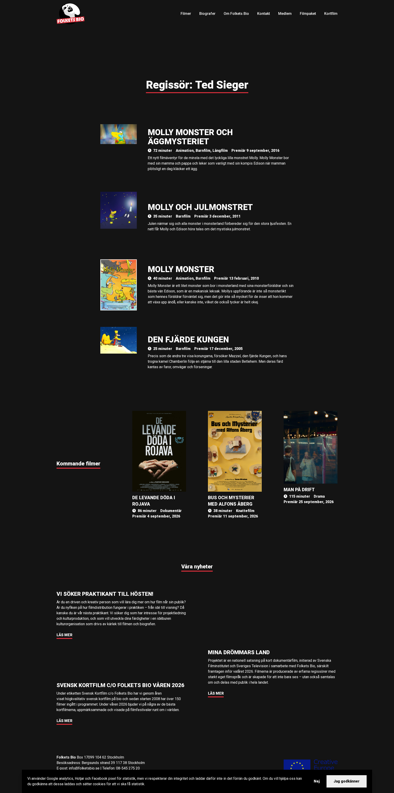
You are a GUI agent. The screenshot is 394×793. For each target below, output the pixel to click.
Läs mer (64, 635)
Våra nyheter (197, 566)
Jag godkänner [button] (347, 781)
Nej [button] (317, 781)
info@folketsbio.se (84, 768)
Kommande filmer (78, 463)
